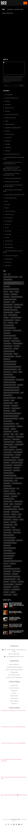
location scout (19, 436)
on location (6, 457)
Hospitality (7, 144)
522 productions (7, 279)
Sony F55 (21, 509)
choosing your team (8, 325)
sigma (11, 504)
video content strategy (9, 540)
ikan (17, 423)
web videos (6, 589)
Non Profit (7, 204)
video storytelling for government (11, 568)
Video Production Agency (11, 255)
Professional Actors (8, 473)
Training (7, 237)
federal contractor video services (11, 392)
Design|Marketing (9, 124)
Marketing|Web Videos (11, 198)
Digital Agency (14, 701)
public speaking (19, 478)
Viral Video (6, 581)
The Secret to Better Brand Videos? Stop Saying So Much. (16, 632)
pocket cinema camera (16, 462)
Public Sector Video (8, 478)
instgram (13, 429)
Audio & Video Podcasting (14, 677)
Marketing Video (19, 444)
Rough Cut (6, 491)
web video (15, 586)
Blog (5, 315)
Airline (11, 291)
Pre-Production (9, 217)
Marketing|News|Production (12, 154)
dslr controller (7, 372)
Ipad (12, 434)
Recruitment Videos (8, 480)
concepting (6, 340)
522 (20, 276)
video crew (19, 540)
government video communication (12, 413)
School (12, 491)
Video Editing (7, 545)
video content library (8, 535)
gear (16, 403)
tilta (19, 517)
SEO (18, 493)
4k (9, 274)
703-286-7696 (15, 654)
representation (7, 485)
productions (16, 470)
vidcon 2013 (6, 527)
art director (6, 296)
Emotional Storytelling (9, 379)
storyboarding (15, 511)
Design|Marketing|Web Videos (13, 127)
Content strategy (8, 346)
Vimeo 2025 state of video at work (11, 576)
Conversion (16, 346)
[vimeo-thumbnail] (21, 824)
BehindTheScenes (18, 304)
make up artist (16, 439)
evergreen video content (9, 384)
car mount (10, 322)
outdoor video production (10, 460)
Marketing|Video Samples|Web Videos (15, 194)
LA (4, 436)
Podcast (7, 208)
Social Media (8, 231)
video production (8, 558)
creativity (16, 348)
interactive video (7, 431)
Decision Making (8, 353)
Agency (5, 291)
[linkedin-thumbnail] (13, 824)
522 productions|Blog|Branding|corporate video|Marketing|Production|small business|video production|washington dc (13, 283)
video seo (13, 563)
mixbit (5, 447)
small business (7, 506)
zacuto (15, 594)
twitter (21, 519)
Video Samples (8, 259)
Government (8, 137)
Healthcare (8, 141)
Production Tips (7, 470)
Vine (18, 579)
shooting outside (8, 501)
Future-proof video (8, 403)
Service (7, 227)
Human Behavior (8, 421)
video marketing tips (8, 555)
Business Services (9, 108)
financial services (8, 395)
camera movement (8, 320)
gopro (13, 410)
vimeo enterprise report (9, 579)
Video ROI (6, 563)
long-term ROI (7, 439)
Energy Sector (20, 379)
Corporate (7, 111)
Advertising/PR (9, 94)
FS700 (12, 400)
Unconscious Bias (8, 524)
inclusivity (19, 426)
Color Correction (17, 330)
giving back (6, 408)
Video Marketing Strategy (14, 667)
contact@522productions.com (15, 656)
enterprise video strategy (9, 382)
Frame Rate (6, 400)
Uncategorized (9, 241)
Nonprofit (18, 454)
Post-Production (9, 214)
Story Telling (6, 511)
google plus (7, 410)
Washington (18, 584)
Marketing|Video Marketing (12, 181)
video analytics (7, 530)
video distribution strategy (10, 542)
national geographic (8, 454)
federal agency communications (11, 387)
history (21, 418)
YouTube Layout (7, 594)
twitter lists (13, 522)
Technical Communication (10, 517)
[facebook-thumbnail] (6, 824)
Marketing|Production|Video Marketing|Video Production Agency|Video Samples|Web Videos (12, 169)
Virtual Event (8, 262)
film (22, 392)
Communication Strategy (9, 335)
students (14, 514)
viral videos (13, 581)
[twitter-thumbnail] (11, 824)
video (13, 527)
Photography (14, 672)
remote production (16, 483)
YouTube (13, 592)
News (6, 201)
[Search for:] (10, 85)
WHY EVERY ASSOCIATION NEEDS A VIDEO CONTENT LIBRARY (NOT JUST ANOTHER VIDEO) (16, 604)
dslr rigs (14, 372)
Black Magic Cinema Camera (10, 309)
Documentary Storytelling (9, 364)
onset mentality (15, 457)
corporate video (7, 348)
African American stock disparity (11, 289)
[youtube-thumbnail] (19, 824)
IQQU (17, 434)
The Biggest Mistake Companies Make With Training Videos (15, 618)
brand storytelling (13, 315)
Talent (19, 514)
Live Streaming (10, 436)
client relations (7, 330)
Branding (6, 317)
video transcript (16, 571)
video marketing (8, 550)
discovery (18, 356)
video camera (16, 530)
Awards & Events (14, 688)
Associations (8, 104)
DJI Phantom (7, 359)
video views (15, 574)
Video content (17, 532)
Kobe (21, 434)
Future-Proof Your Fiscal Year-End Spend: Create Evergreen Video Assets (15, 625)
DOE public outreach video (10, 369)
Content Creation (16, 340)
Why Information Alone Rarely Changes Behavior (15, 612)
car (4, 322)
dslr (19, 369)
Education (7, 131)
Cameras (17, 320)
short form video (18, 501)
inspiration (6, 429)
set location (14, 496)
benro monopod (8, 307)
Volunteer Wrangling (8, 584)
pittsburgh (6, 462)
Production (8, 224)
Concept (16, 338)
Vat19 (16, 524)
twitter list (6, 522)
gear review (6, 405)
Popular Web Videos (10, 211)
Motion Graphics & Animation (14, 669)
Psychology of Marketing (9, 475)
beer (13, 302)
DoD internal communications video (12, 366)
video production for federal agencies (12, 561)
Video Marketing (9, 247)
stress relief (6, 514)
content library (7, 343)
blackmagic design (8, 312)
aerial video (6, 286)
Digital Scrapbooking (8, 356)
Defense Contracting (10, 117)
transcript (15, 519)
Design (6, 121)
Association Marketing (17, 296)
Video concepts (7, 532)
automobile (6, 302)
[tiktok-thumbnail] (16, 824)
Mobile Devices (13, 447)
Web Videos (8, 265)
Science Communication (9, 493)
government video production (11, 416)
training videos (7, 519)
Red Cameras (7, 483)
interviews (6, 434)
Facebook (20, 384)
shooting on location (9, 498)
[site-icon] (4, 3)
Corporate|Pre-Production (12, 114)
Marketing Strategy (8, 444)
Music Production (18, 452)
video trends (7, 574)
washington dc (7, 586)
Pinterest (21, 460)
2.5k (5, 274)
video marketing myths (9, 553)
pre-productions (8, 467)
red (16, 480)
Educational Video (8, 374)
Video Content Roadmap (9, 537)
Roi (17, 488)
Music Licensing (7, 452)
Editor (20, 372)
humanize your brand (9, 423)
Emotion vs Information (9, 377)
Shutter (5, 504)
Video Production (14, 664)
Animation (7, 101)
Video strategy (7, 571)
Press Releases (8, 221)
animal (16, 291)
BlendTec (17, 312)
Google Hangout (15, 408)
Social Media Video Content (10, 509)
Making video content (9, 441)
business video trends (16, 317)
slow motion (18, 504)
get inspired (14, 405)
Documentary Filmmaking (10, 361)
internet (16, 431)
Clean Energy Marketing (9, 328)
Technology (8, 234)
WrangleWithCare (15, 589)
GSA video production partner (10, 418)
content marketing (17, 343)
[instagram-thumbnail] (8, 824)
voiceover (20, 581)
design (15, 353)
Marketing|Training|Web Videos (13, 178)
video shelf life (7, 566)
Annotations (14, 294)
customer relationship (9, 351)
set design (6, 496)
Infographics (8, 147)
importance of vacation (9, 426)
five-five (19, 397)
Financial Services (9, 134)
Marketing (7, 150)
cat (16, 322)
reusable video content (9, 488)
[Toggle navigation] (25, 3)
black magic (17, 307)
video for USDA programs (9, 548)
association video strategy (10, 299)
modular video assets (9, 449)
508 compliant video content (10, 276)
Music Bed (18, 449)
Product (14, 693)
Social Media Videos (14, 675)
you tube (6, 592)
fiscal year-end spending (9, 397)
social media (16, 506)
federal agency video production (11, 390)
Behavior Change (8, 304)
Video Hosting (8, 244)
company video (7, 338)
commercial (7, 333)
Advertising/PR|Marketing (11, 98)
